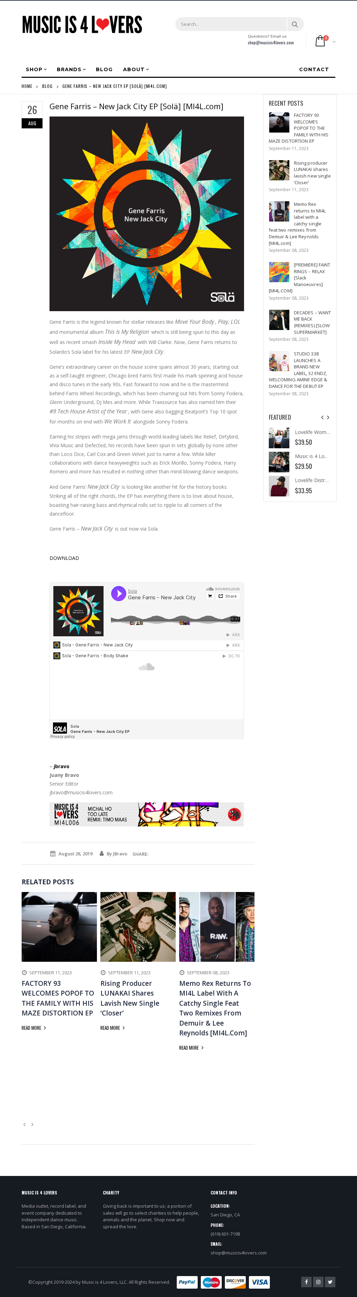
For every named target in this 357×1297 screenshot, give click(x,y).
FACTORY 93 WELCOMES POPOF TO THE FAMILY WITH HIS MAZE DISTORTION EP (299, 128)
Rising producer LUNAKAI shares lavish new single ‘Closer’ (312, 173)
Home (27, 86)
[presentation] (322, 417)
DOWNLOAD (64, 558)
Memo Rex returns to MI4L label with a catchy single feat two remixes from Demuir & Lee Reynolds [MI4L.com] (297, 223)
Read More (32, 1027)
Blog (47, 86)
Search (295, 24)
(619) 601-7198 (225, 1234)
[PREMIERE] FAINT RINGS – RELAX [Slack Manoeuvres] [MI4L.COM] (300, 278)
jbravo (61, 766)
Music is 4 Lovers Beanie (323, 456)
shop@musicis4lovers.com (271, 42)
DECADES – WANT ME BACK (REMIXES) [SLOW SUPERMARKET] (312, 322)
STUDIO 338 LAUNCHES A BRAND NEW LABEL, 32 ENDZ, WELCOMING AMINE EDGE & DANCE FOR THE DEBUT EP (298, 370)
